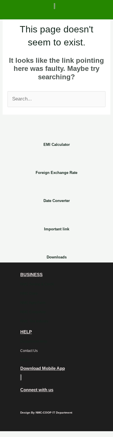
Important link (56, 229)
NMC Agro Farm (32, 303)
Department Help (33, 341)
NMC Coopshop (33, 312)
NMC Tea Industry (34, 321)
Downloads (57, 257)
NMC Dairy (29, 293)
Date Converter (56, 201)
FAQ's (24, 360)
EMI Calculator (56, 144)
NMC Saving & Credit (37, 284)
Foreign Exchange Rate (56, 172)
